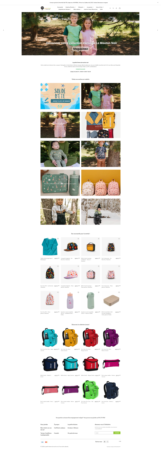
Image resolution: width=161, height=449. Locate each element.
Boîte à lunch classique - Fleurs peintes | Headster (86, 286)
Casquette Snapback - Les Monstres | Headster (66, 259)
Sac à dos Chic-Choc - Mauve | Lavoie (107, 349)
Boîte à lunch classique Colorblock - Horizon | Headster (86, 260)
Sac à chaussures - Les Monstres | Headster (106, 259)
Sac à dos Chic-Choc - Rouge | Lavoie (86, 349)
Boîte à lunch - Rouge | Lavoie (87, 375)
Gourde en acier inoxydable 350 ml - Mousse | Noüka (87, 312)
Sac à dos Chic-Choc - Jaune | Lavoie (66, 349)
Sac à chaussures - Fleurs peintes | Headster (107, 286)
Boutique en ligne (110, 446)
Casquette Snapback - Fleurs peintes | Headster (67, 286)
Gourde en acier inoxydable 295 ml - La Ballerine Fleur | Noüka (67, 313)
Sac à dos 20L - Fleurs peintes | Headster (45, 312)
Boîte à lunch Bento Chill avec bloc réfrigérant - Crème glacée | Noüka (107, 313)
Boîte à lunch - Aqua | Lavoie (67, 375)
